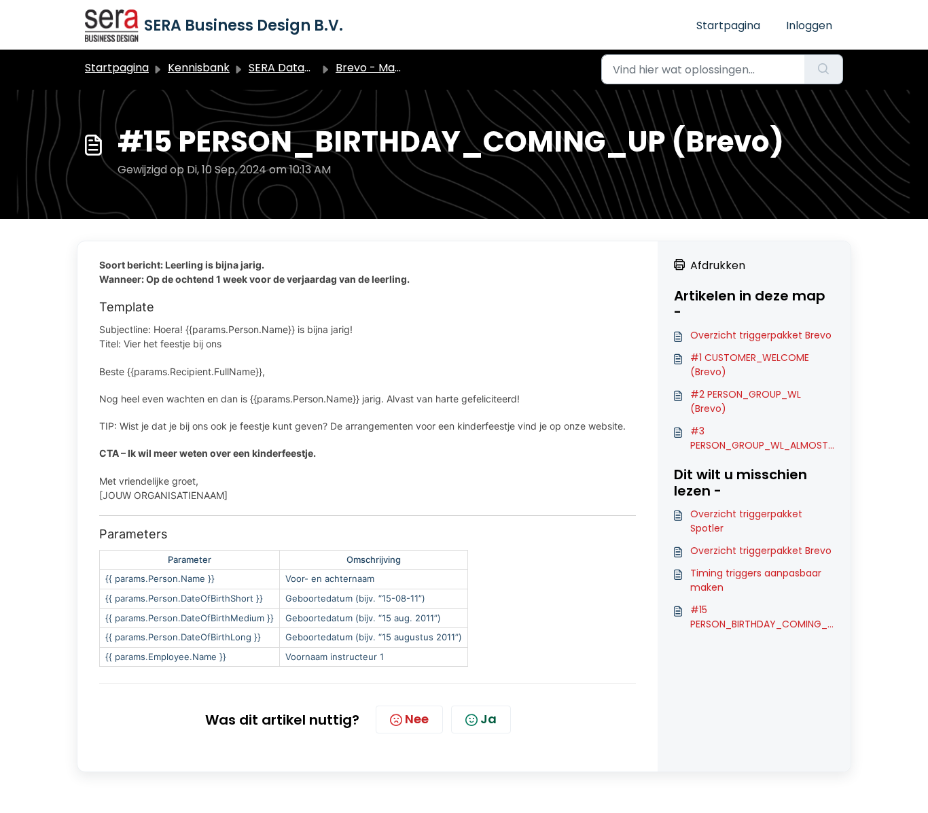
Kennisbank (199, 67)
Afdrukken (717, 265)
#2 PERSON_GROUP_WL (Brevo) (745, 401)
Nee (417, 718)
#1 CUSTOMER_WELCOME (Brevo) (749, 365)
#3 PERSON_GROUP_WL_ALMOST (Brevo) (759, 438)
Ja (488, 718)
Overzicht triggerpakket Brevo (761, 335)
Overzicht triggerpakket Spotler (746, 521)
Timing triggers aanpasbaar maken (755, 580)
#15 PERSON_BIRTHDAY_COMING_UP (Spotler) (762, 617)
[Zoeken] (823, 69)
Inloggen (809, 25)
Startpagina (728, 25)
